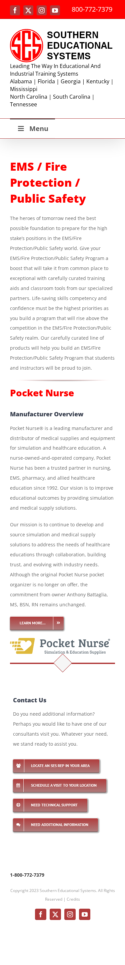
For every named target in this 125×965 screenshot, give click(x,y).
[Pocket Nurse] (60, 638)
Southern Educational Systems (68, 890)
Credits (73, 899)
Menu (38, 128)
